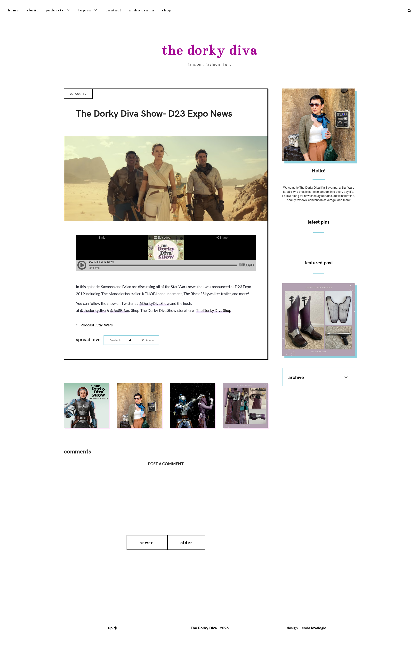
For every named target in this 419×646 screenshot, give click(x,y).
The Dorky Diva (209, 50)
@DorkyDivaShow (154, 303)
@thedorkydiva (93, 310)
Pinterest (149, 340)
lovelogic (318, 627)
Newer (147, 542)
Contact (113, 10)
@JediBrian (119, 310)
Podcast (87, 325)
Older (186, 542)
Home (13, 10)
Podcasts (55, 10)
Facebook (115, 340)
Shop (167, 10)
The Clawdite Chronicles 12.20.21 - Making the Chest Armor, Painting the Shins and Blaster (318, 319)
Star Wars (105, 325)
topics (84, 10)
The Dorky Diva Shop (213, 310)
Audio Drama (141, 10)
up (110, 627)
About (32, 10)
